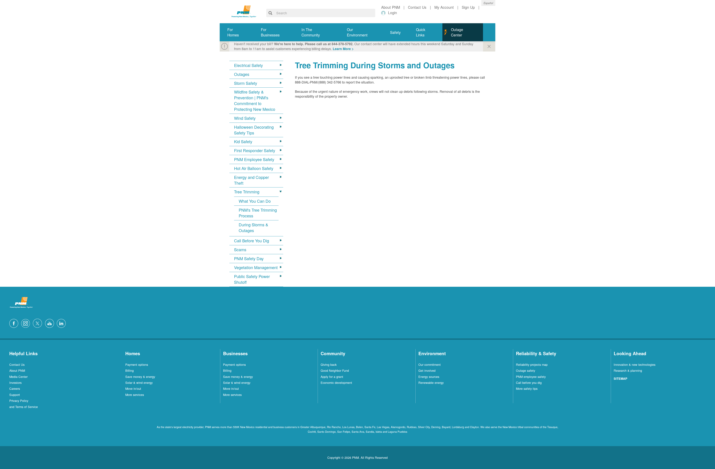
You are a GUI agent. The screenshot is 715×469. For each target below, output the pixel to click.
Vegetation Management (256, 267)
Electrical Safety (248, 65)
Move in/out (133, 388)
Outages (241, 74)
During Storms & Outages (253, 227)
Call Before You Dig (251, 240)
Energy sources (428, 376)
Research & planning (628, 370)
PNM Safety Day (249, 258)
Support (14, 394)
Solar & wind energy (139, 382)
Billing (129, 370)
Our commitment (429, 364)
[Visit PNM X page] (38, 322)
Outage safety (525, 370)
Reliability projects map (532, 364)
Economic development (336, 382)
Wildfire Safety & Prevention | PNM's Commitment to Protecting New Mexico (254, 100)
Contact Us (17, 364)
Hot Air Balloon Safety (253, 168)
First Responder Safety (254, 150)
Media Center (18, 376)
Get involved (427, 370)
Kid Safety (243, 141)
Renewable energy (431, 382)
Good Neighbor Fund (335, 370)
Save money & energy (140, 376)
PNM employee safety (531, 376)
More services (134, 394)
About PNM (17, 370)
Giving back (329, 364)
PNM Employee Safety (254, 159)
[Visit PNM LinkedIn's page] (62, 322)
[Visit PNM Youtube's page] (50, 322)
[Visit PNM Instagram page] (26, 322)
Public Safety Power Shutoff (252, 279)
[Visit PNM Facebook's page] (14, 322)
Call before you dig (529, 382)
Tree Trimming (246, 192)
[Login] (384, 12)
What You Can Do (255, 201)
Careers (14, 388)
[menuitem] (236, 32)
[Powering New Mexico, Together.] (244, 11)
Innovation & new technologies (634, 364)
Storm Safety (245, 83)
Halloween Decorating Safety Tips (254, 130)
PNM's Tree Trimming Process (258, 213)
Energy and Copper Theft (251, 180)
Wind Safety (245, 118)
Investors (15, 382)
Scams (240, 249)
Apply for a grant (332, 376)
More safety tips (527, 388)
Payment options (136, 364)
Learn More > (343, 48)
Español (488, 3)
